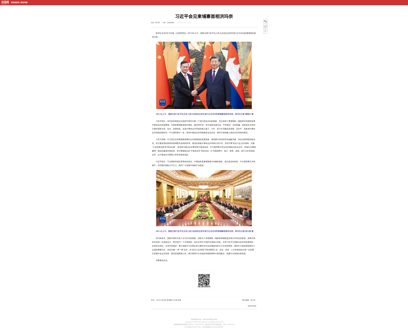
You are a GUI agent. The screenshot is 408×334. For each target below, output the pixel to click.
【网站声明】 (252, 306)
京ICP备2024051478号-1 (193, 327)
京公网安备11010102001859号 (213, 327)
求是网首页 (15, 2)
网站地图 (24, 2)
